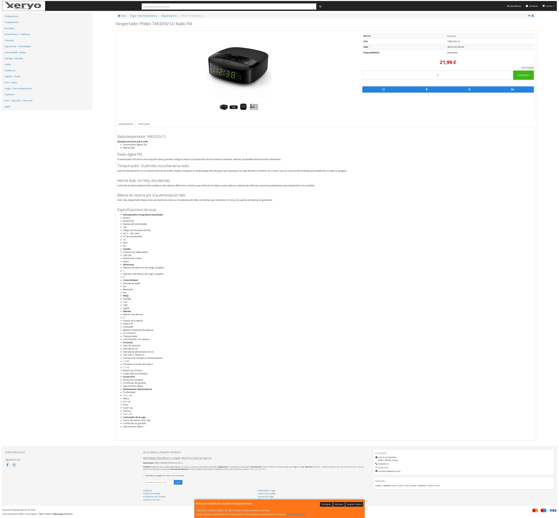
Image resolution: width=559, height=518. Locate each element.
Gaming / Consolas (14, 58)
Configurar (326, 504)
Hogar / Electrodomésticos (18, 88)
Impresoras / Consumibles (18, 46)
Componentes (12, 22)
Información (144, 123)
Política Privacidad (151, 493)
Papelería (9, 94)
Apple (7, 106)
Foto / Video (11, 82)
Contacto (533, 6)
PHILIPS (451, 35)
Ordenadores (11, 16)
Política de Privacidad (257, 469)
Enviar (178, 482)
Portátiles (9, 28)
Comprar (523, 75)
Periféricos (10, 70)
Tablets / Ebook (13, 76)
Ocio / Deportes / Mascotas (19, 100)
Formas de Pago (266, 496)
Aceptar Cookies (354, 504)
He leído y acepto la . (165, 475)
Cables (8, 64)
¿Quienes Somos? (151, 499)
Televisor (9, 40)
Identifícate (515, 6)
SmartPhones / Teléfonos (17, 34)
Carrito (549, 6)
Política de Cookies (296, 514)
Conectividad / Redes (15, 52)
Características (125, 123)
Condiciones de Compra (154, 496)
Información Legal (266, 490)
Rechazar (339, 504)
